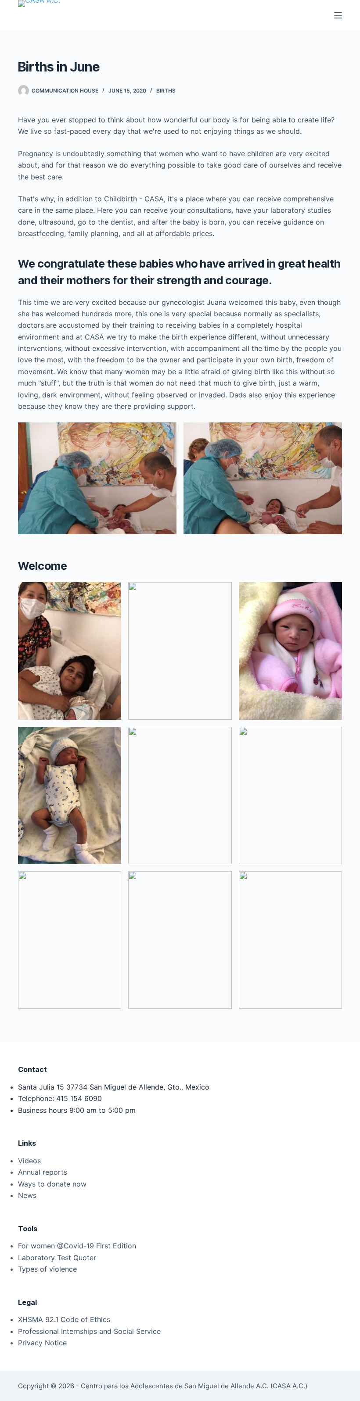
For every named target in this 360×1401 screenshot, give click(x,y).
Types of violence (47, 1269)
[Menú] (338, 15)
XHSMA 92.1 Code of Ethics (64, 1319)
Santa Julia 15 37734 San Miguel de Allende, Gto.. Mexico (113, 1087)
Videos (29, 1160)
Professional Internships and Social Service (89, 1331)
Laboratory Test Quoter (57, 1257)
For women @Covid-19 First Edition (77, 1245)
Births (166, 90)
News (27, 1195)
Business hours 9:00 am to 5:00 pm (77, 1110)
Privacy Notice (42, 1342)
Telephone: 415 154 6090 (60, 1098)
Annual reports (42, 1172)
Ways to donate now (52, 1183)
